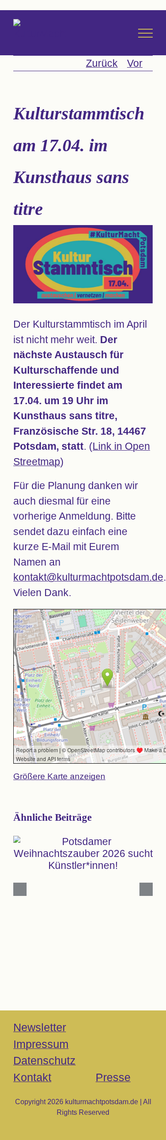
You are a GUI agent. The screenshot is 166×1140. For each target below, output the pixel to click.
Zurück (102, 63)
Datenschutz (44, 1060)
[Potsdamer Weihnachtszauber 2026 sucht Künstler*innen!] (83, 854)
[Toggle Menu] (145, 33)
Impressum (41, 1044)
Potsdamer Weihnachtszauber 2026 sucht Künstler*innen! (83, 838)
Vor (135, 63)
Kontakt (32, 1077)
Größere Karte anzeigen (59, 776)
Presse (113, 1077)
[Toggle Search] (120, 33)
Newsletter (39, 1027)
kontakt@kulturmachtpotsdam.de (88, 577)
